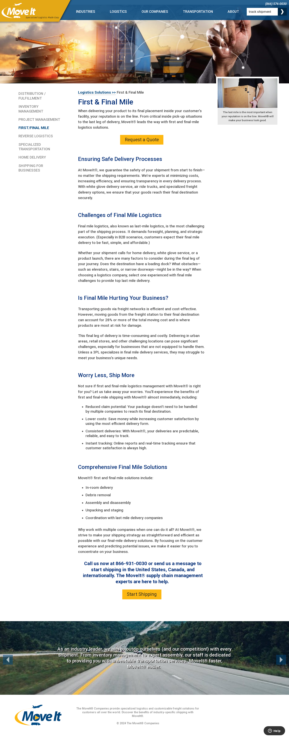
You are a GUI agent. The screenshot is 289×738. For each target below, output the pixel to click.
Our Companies (155, 12)
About (233, 12)
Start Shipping (142, 594)
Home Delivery (32, 157)
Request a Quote (142, 139)
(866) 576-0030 (276, 4)
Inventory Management (30, 108)
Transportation (198, 12)
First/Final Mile (33, 128)
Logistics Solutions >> (97, 92)
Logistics (118, 12)
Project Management (39, 119)
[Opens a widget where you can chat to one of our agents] (274, 731)
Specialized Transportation (34, 146)
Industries (85, 12)
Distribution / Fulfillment (32, 95)
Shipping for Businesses (30, 168)
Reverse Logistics (35, 136)
